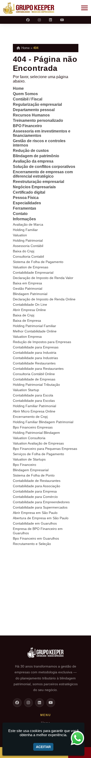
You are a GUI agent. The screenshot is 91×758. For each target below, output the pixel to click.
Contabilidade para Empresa (35, 491)
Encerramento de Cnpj (30, 417)
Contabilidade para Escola (33, 395)
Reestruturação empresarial (38, 182)
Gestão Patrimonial (27, 288)
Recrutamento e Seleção (32, 544)
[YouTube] (62, 19)
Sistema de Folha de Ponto (34, 475)
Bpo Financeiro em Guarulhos (36, 538)
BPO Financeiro (27, 126)
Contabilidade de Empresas (34, 379)
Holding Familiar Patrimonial (34, 406)
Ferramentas (24, 208)
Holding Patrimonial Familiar (34, 326)
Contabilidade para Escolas (34, 401)
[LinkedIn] (51, 19)
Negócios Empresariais (34, 187)
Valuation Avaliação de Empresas (38, 443)
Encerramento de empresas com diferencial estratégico (43, 174)
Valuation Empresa (27, 336)
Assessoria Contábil (28, 246)
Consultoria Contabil (28, 256)
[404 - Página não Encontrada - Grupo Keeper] (28, 8)
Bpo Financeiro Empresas (33, 427)
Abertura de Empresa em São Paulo (40, 518)
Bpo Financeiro (24, 465)
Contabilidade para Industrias (35, 358)
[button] (84, 7)
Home (18, 88)
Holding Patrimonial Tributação (36, 385)
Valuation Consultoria (29, 438)
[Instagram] (40, 19)
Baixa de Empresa (27, 320)
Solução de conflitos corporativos (44, 167)
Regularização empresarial (37, 104)
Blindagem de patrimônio (36, 156)
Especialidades (27, 203)
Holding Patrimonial (28, 240)
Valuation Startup (26, 390)
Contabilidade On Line (30, 304)
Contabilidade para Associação (36, 486)
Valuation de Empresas (30, 267)
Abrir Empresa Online (29, 310)
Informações (24, 219)
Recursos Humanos (31, 115)
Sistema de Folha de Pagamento (38, 262)
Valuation (20, 235)
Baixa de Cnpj (23, 315)
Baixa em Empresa (27, 283)
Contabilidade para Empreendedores (41, 502)
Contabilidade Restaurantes (34, 363)
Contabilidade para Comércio (35, 497)
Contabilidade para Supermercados (40, 507)
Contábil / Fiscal (27, 99)
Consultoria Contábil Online (34, 374)
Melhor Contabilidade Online (35, 331)
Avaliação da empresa (33, 161)
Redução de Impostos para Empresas (42, 342)
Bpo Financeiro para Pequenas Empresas (45, 449)
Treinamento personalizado (38, 120)
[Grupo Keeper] (45, 654)
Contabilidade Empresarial (33, 272)
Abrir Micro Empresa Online (34, 411)
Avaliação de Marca (28, 224)
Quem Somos (25, 94)
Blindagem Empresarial (31, 470)
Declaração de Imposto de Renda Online (44, 299)
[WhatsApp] (79, 738)
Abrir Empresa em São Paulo (35, 513)
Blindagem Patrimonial (30, 294)
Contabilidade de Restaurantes (36, 481)
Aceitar (43, 747)
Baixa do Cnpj (23, 251)
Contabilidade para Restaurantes (38, 369)
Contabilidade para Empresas (35, 347)
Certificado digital (29, 192)
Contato (20, 214)
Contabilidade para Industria (34, 352)
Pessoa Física (26, 198)
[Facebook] (28, 19)
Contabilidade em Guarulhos (35, 523)
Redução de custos (31, 150)
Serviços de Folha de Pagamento (38, 454)
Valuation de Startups (29, 459)
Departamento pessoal (34, 110)
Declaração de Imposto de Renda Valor (43, 278)
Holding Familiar (25, 230)
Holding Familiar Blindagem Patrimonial (43, 422)
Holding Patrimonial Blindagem (36, 433)
